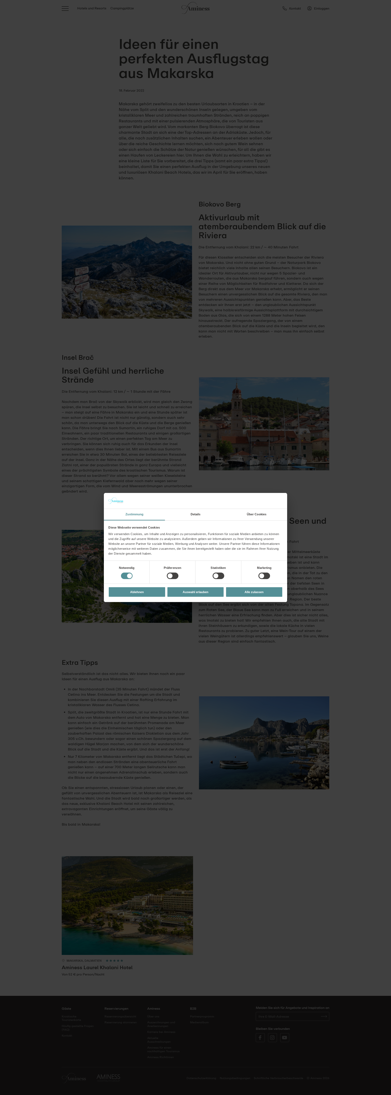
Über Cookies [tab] (256, 514)
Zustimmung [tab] (134, 514)
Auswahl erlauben (195, 592)
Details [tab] (196, 514)
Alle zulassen (254, 592)
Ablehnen (137, 592)
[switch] (172, 576)
